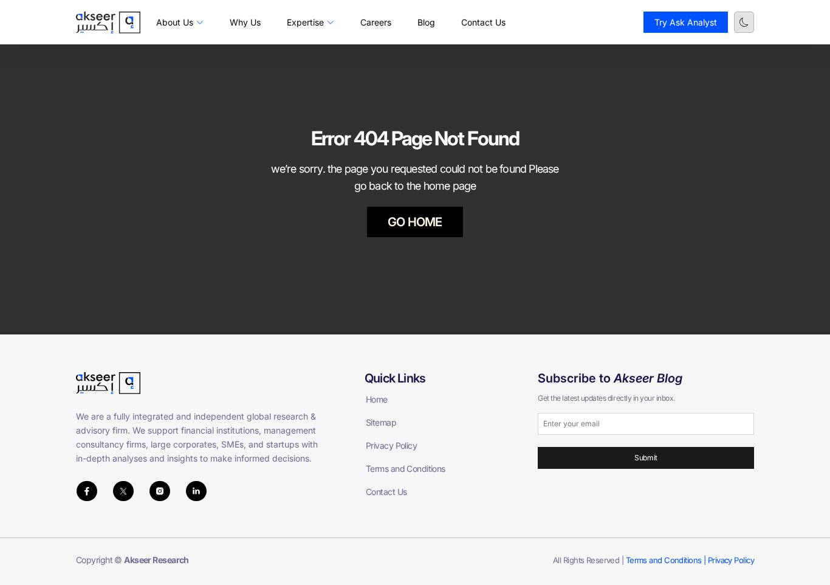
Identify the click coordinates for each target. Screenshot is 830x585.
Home (377, 399)
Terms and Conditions (405, 468)
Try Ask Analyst (685, 22)
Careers (375, 22)
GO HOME (415, 222)
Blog (426, 22)
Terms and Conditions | (667, 560)
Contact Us (483, 22)
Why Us (245, 22)
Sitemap (381, 422)
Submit (645, 457)
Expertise (305, 22)
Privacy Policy (391, 445)
